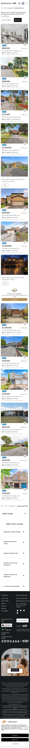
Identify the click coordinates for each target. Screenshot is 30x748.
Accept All (15, 735)
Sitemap (3, 608)
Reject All (15, 740)
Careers (3, 603)
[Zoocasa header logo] (8, 3)
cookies (7, 725)
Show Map (15, 670)
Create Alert (15, 299)
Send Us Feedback (22, 620)
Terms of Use (4, 598)
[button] (14, 513)
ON (6, 506)
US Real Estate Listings (5, 633)
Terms (21, 729)
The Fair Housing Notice (22, 712)
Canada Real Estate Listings (6, 637)
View (5, 185)
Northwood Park (22, 506)
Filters (18, 20)
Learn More (22, 715)
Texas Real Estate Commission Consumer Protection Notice (15, 709)
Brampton (12, 506)
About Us (3, 606)
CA (2, 506)
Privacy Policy (5, 601)
